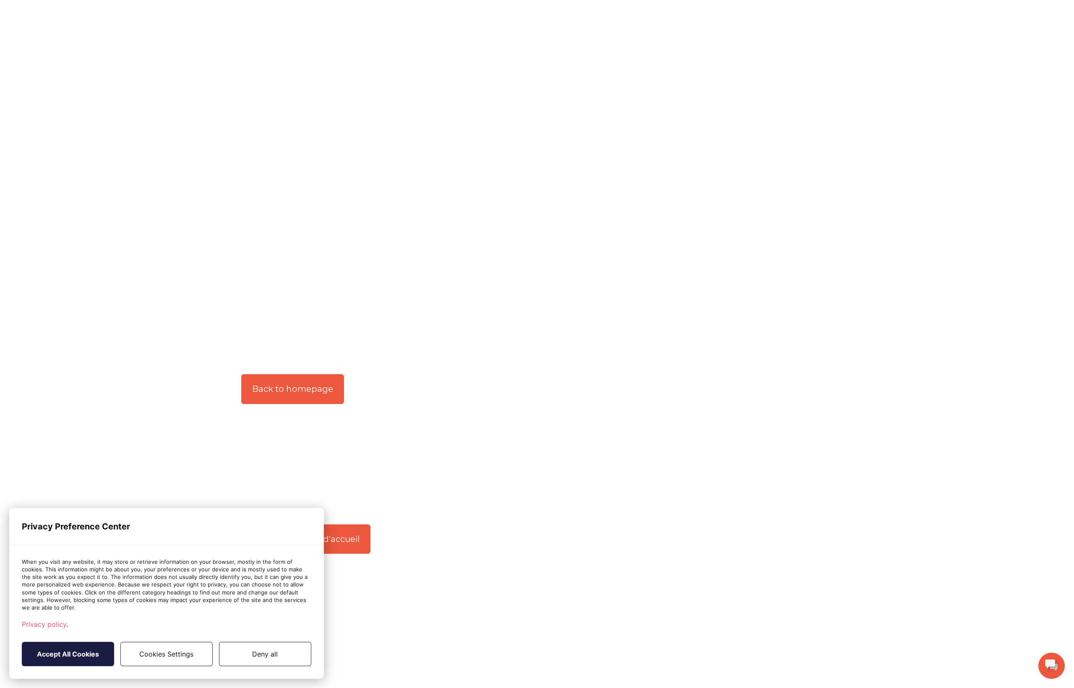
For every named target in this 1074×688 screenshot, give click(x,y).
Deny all (265, 654)
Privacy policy (44, 624)
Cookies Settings (166, 654)
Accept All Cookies (68, 654)
